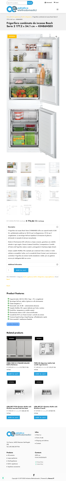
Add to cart (21, 270)
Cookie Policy (40, 464)
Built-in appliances (15, 17)
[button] (56, 36)
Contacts (38, 443)
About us (38, 435)
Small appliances (12, 461)
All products (11, 455)
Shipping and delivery (42, 441)
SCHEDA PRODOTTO (13, 324)
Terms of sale (39, 438)
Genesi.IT (51, 478)
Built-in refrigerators (26, 17)
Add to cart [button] (13, 374)
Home (8, 17)
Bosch (8, 279)
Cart (57, 2)
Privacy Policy (40, 462)
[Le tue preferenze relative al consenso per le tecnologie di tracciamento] (3, 478)
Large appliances (49, 277)
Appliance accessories (14, 467)
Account (49, 2)
